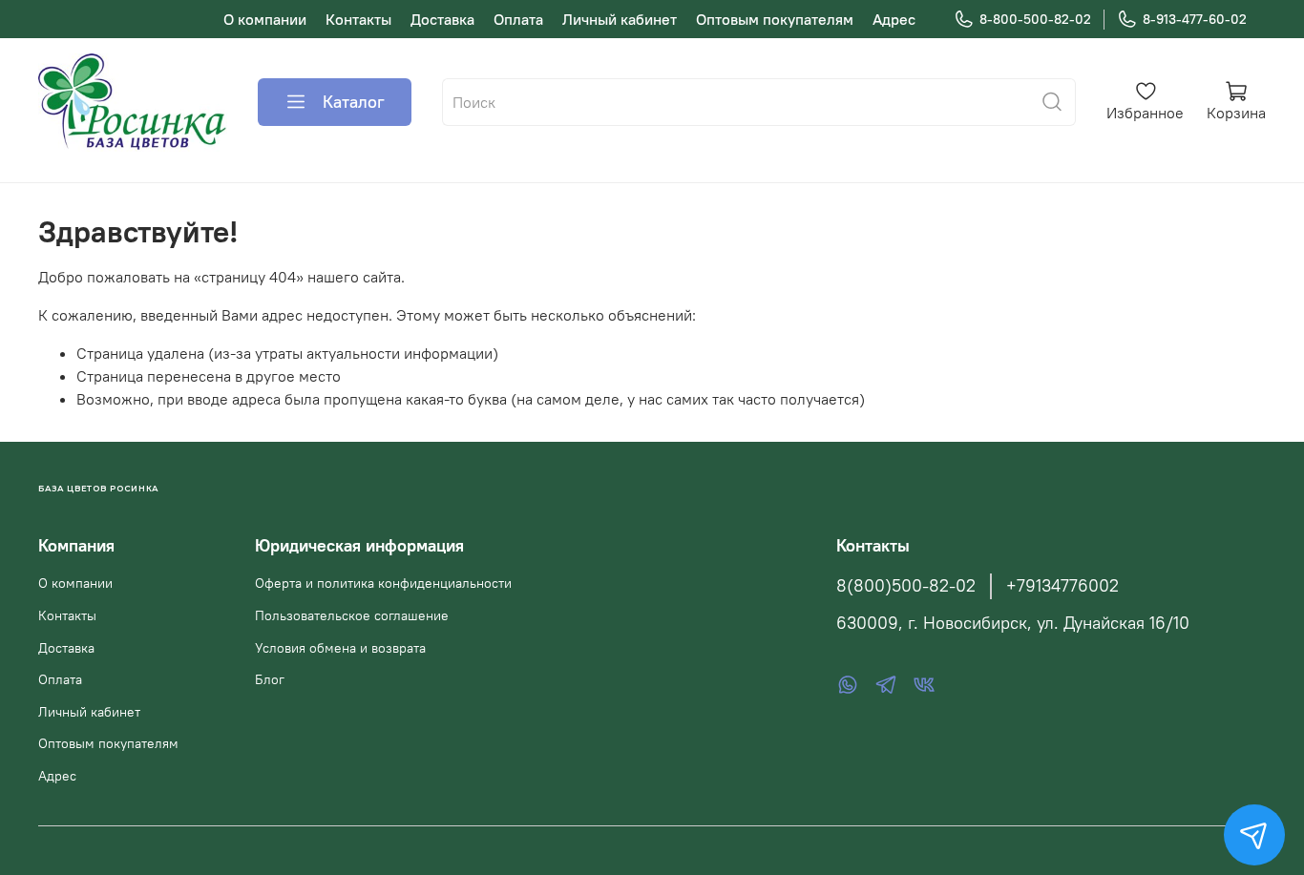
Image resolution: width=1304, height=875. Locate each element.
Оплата (518, 19)
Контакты (358, 19)
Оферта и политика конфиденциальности (383, 583)
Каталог (354, 102)
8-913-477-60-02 (1195, 19)
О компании (264, 19)
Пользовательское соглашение (352, 615)
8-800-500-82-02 (1035, 19)
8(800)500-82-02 (906, 585)
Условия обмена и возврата (340, 647)
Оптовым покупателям (774, 19)
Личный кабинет (619, 19)
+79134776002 (1062, 585)
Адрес (894, 19)
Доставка (442, 19)
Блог (269, 679)
